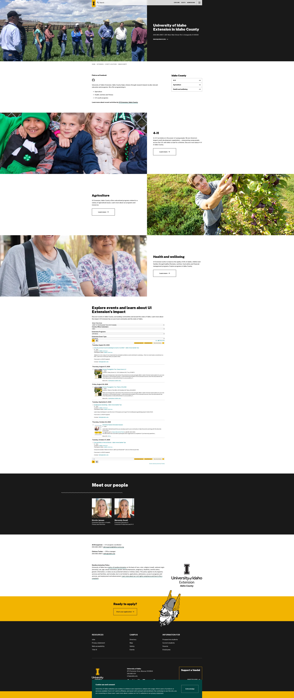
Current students (168, 643)
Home (93, 64)
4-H (174, 80)
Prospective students (170, 639)
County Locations (111, 64)
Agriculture (177, 85)
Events (132, 650)
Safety (132, 646)
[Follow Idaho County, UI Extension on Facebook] (93, 80)
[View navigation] (199, 2)
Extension (100, 64)
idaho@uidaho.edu (159, 39)
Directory (133, 639)
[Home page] (94, 3)
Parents (165, 646)
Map (131, 643)
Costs (183, 2)
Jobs (93, 639)
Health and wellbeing (180, 89)
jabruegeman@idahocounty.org (113, 547)
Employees (166, 650)
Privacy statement (98, 643)
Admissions (191, 2)
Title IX (94, 650)
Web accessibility (98, 646)
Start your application (124, 612)
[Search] (98, 3)
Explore (177, 2)
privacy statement (157, 693)
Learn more (163, 152)
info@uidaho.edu (132, 676)
